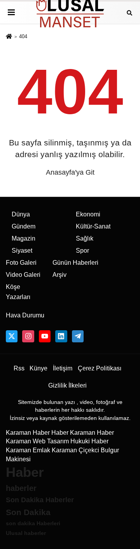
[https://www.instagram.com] (28, 336)
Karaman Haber (28, 432)
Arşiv (59, 274)
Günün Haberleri (75, 262)
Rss (19, 368)
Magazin (23, 238)
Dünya (21, 214)
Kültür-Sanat (93, 226)
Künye (38, 368)
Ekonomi (88, 214)
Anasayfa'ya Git (70, 172)
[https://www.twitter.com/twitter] (12, 336)
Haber (59, 432)
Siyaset (22, 250)
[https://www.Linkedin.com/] (61, 336)
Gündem (23, 226)
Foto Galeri (21, 262)
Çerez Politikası (99, 368)
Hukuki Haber (89, 441)
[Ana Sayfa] (9, 37)
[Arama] (129, 12)
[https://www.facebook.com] (45, 336)
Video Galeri (23, 274)
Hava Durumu (25, 315)
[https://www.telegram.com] (78, 336)
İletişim (62, 368)
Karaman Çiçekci (75, 450)
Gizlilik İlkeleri (67, 385)
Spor (82, 250)
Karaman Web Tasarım (37, 441)
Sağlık (84, 238)
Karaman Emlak (28, 450)
